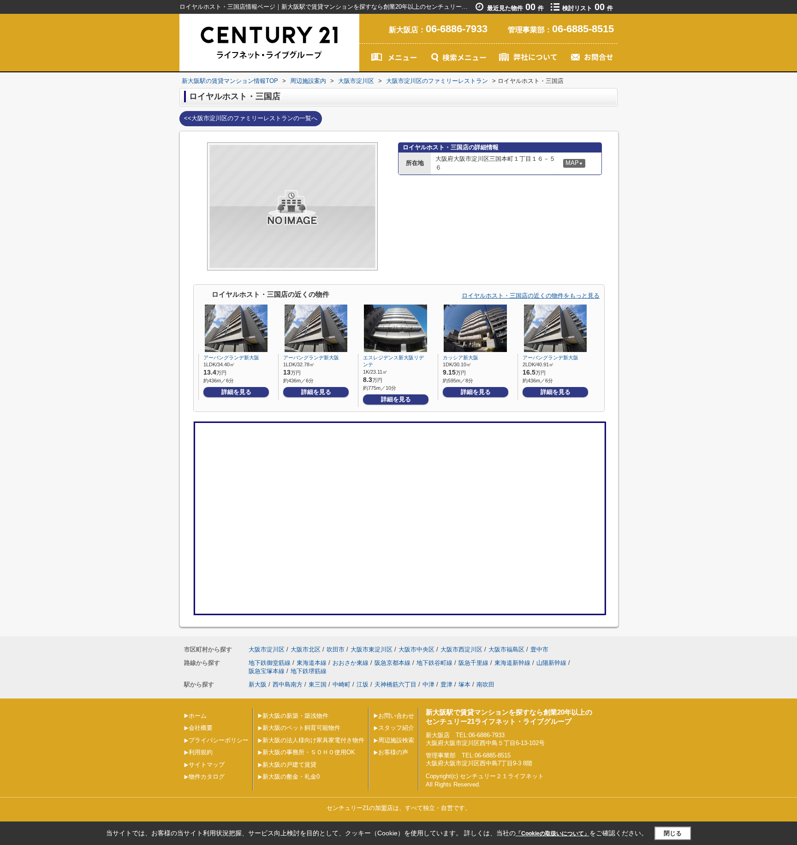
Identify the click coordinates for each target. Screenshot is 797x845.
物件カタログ (207, 776)
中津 (428, 684)
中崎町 (342, 684)
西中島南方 (288, 684)
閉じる (673, 833)
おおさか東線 (351, 662)
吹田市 (336, 649)
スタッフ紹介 (396, 727)
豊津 (446, 684)
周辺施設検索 (396, 740)
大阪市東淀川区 (372, 649)
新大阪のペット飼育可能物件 (301, 727)
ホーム (198, 715)
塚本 (464, 684)
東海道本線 (312, 662)
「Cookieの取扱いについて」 (552, 833)
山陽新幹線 (551, 662)
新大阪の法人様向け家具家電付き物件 (313, 740)
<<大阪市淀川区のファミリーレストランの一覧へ (250, 118)
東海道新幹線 (512, 662)
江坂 (363, 684)
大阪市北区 (306, 649)
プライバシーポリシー (219, 740)
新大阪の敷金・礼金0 (291, 776)
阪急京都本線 (392, 662)
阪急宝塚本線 (267, 671)
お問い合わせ (396, 715)
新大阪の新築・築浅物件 (295, 715)
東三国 (318, 684)
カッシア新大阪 (460, 357)
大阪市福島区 (506, 649)
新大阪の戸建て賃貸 (289, 764)
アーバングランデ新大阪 (231, 357)
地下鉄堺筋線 (309, 671)
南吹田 (485, 684)
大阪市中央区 (416, 649)
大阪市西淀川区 (461, 649)
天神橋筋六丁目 (395, 684)
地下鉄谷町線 (434, 662)
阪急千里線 (473, 662)
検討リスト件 (587, 8)
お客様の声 (393, 752)
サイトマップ (207, 764)
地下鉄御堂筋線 (270, 662)
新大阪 (258, 684)
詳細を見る (236, 391)
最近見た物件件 (515, 8)
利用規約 (201, 752)
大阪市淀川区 (267, 649)
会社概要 (201, 727)
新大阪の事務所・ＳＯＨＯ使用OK (308, 752)
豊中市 (539, 649)
